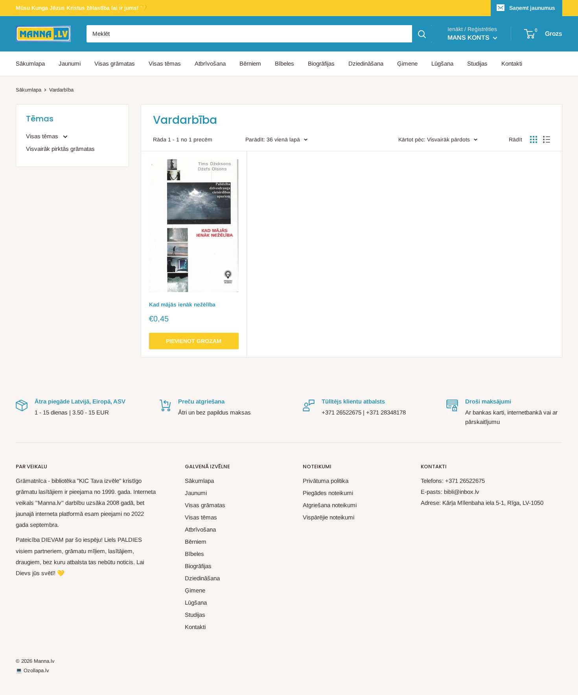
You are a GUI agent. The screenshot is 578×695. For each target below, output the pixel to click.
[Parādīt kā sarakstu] (546, 139)
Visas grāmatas (114, 63)
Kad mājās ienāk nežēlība (182, 304)
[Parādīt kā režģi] (533, 139)
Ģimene (407, 63)
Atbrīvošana (210, 63)
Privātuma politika (325, 480)
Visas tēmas (165, 63)
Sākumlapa (30, 63)
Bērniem (250, 63)
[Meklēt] (422, 33)
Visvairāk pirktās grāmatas (60, 148)
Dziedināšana (365, 63)
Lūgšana (442, 63)
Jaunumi (70, 63)
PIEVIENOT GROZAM (193, 341)
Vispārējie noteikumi (328, 517)
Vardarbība (61, 90)
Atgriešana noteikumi (330, 505)
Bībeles (284, 63)
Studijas (477, 63)
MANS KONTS (469, 37)
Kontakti (511, 63)
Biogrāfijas (321, 63)
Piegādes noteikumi (328, 493)
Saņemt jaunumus (532, 8)
